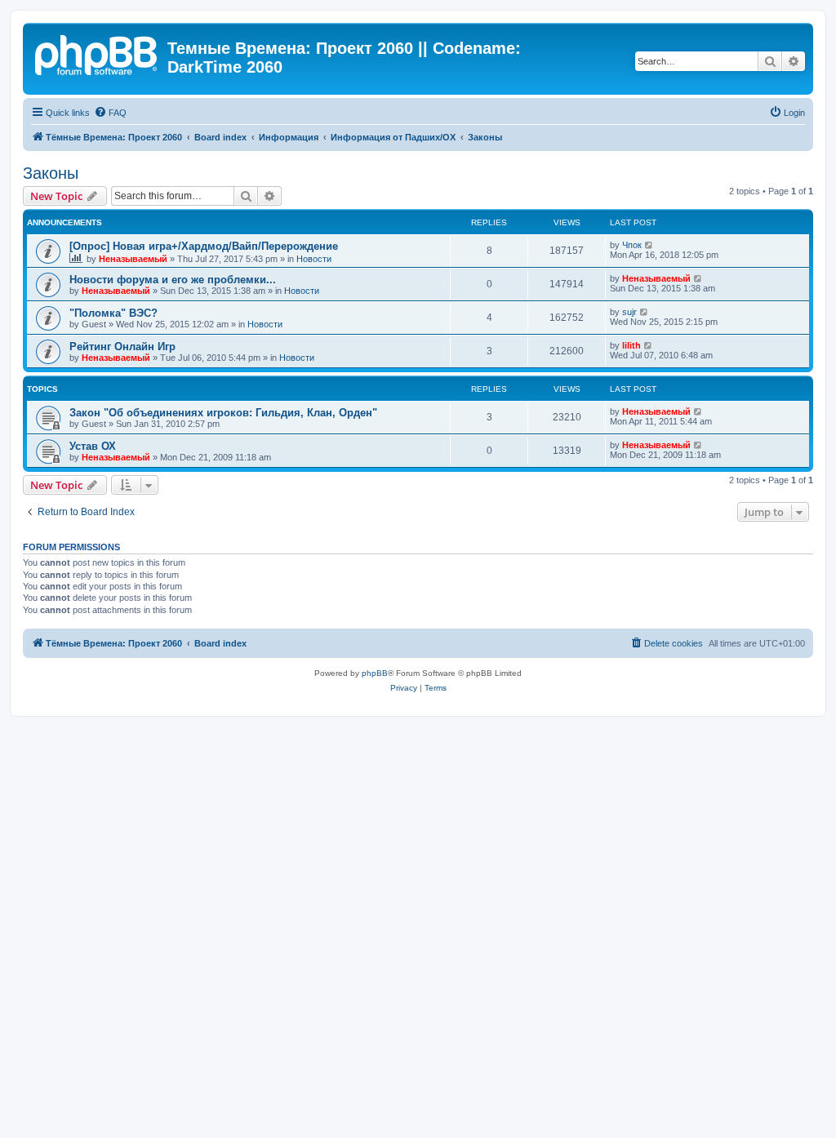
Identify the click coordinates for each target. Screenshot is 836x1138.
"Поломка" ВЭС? (113, 313)
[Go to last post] (649, 245)
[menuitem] (110, 112)
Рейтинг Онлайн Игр (122, 346)
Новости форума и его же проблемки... (172, 279)
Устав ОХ (92, 446)
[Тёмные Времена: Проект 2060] (97, 53)
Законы (50, 173)
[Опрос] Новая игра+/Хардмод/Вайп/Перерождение (203, 246)
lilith (631, 345)
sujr (629, 312)
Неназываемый (133, 259)
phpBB (375, 673)
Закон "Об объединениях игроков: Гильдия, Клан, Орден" (223, 413)
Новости (313, 259)
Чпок (632, 245)
